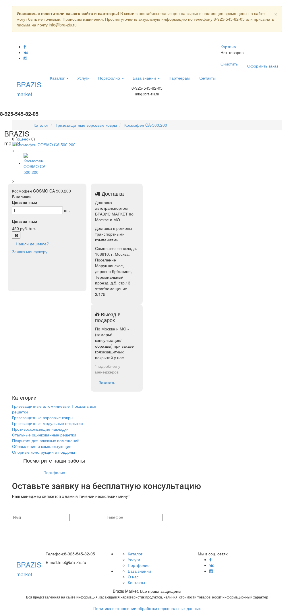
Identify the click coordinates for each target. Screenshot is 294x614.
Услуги (83, 78)
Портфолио (109, 78)
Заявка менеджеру (29, 251)
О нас (133, 577)
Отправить (210, 517)
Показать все (84, 406)
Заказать (107, 382)
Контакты (207, 78)
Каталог (58, 78)
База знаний (145, 78)
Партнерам (179, 78)
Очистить (229, 64)
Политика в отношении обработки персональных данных (147, 608)
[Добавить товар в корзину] (16, 235)
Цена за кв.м (24, 202)
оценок (23, 139)
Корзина (228, 46)
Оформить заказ (262, 66)
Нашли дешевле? (32, 244)
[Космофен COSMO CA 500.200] (79, 144)
